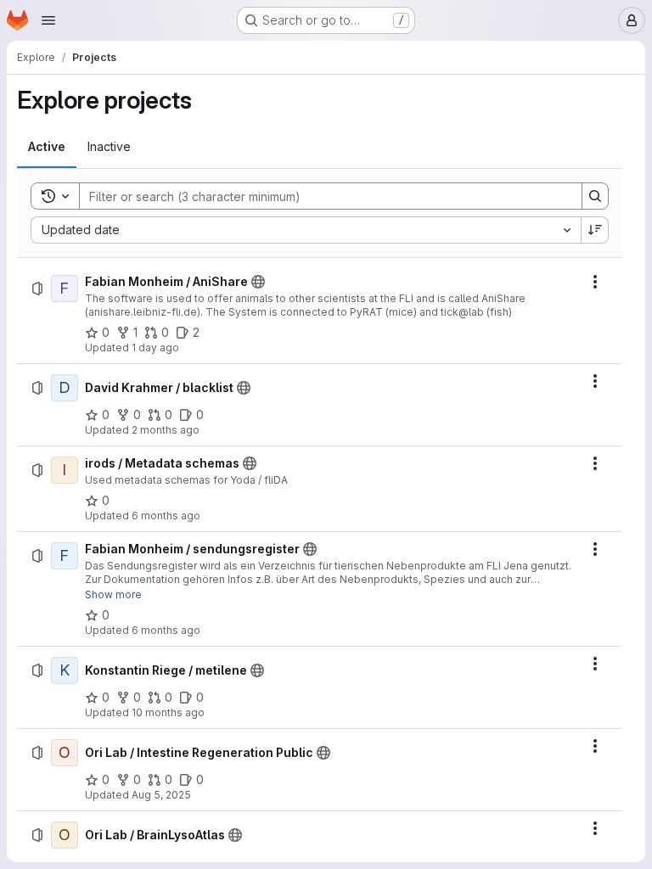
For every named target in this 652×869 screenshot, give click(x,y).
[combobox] (306, 230)
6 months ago (166, 515)
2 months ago (166, 429)
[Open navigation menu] (48, 20)
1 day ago (155, 347)
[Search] (595, 196)
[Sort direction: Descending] (595, 230)
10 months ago (168, 712)
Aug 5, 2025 (161, 794)
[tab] (46, 147)
